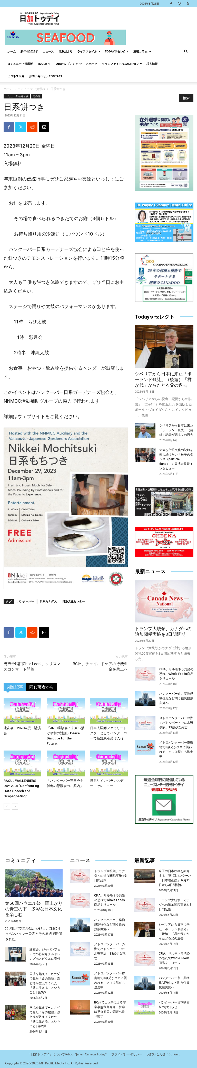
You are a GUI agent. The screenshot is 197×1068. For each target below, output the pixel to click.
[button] (186, 51)
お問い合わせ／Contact (45, 76)
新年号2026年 (29, 51)
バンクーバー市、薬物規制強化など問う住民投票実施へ (176, 698)
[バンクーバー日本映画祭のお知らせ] (144, 1007)
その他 (36, 96)
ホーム (11, 51)
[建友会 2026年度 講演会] (22, 711)
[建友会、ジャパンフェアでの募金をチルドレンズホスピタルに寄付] (15, 954)
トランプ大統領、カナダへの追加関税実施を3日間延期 (110, 875)
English (43, 64)
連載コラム (140, 51)
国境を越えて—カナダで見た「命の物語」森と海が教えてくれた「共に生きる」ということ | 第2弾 (44, 1017)
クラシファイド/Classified (120, 64)
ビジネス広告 (15, 76)
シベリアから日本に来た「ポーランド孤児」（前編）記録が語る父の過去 (176, 430)
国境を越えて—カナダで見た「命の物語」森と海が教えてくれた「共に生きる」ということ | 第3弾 (44, 983)
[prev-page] (7, 806)
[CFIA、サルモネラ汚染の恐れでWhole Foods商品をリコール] (145, 674)
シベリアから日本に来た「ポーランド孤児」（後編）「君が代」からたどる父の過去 (163, 379)
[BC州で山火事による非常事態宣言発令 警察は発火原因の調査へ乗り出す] (80, 1007)
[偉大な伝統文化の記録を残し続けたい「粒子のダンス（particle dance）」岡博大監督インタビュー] (145, 455)
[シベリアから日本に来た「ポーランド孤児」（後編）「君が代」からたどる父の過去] (164, 346)
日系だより (65, 51)
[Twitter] (188, 3)
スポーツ (91, 64)
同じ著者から (41, 687)
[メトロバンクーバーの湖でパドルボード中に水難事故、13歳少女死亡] (145, 723)
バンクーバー (25, 601)
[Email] (44, 127)
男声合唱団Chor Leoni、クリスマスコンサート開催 (32, 667)
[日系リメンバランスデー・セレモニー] (109, 763)
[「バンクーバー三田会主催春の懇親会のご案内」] (65, 763)
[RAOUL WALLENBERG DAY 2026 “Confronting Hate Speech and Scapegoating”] (22, 763)
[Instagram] (179, 3)
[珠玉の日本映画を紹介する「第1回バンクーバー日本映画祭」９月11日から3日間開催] (144, 876)
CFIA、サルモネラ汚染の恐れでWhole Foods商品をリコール (176, 673)
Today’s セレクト (117, 51)
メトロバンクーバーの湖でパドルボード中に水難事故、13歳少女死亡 (176, 722)
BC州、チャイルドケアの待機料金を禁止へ (100, 667)
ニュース (48, 51)
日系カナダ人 (48, 601)
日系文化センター (73, 601)
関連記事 (15, 687)
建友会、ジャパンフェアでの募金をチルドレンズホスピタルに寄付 (44, 954)
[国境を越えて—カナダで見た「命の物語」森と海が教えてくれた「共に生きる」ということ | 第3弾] (15, 979)
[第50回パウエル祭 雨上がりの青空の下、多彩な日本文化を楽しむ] (34, 883)
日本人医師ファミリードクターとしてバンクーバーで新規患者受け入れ (108, 733)
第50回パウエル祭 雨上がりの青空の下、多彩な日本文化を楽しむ (34, 909)
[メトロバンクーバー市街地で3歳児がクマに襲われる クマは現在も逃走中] (145, 747)
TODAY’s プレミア (66, 64)
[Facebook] (171, 3)
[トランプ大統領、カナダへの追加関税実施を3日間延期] (164, 601)
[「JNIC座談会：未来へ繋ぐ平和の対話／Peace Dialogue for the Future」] (65, 711)
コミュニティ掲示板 (20, 64)
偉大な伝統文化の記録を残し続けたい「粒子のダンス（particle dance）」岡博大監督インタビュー (176, 459)
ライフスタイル (87, 51)
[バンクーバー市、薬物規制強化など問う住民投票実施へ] (145, 698)
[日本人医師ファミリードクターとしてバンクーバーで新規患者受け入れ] (109, 711)
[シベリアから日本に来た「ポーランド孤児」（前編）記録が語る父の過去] (145, 430)
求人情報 (152, 64)
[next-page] (15, 806)
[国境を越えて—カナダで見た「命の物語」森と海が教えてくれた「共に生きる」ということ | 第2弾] (15, 1012)
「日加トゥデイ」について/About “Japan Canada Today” (67, 1054)
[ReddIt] (32, 127)
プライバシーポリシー (126, 1054)
